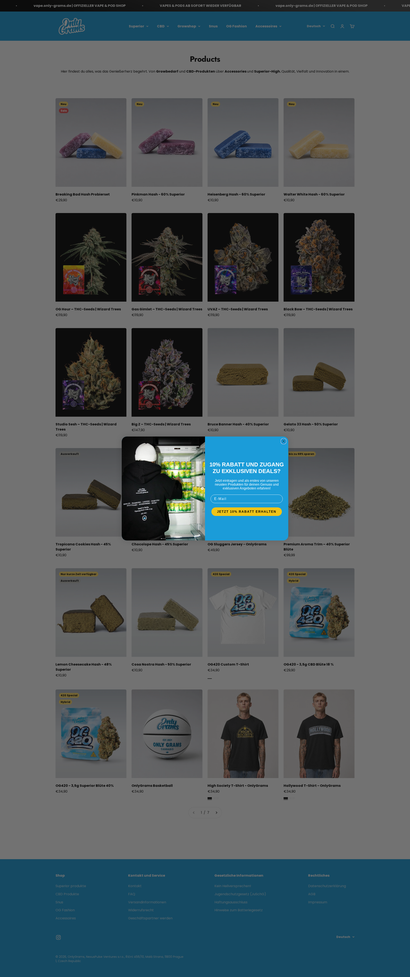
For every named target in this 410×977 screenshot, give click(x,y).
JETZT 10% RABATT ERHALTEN (246, 511)
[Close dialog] (283, 441)
